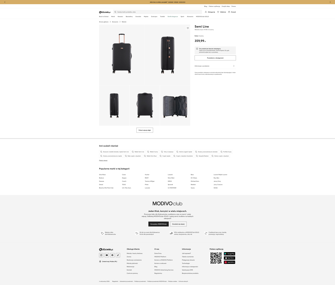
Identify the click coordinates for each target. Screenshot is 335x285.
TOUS (124, 184)
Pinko (146, 184)
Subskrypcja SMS (187, 270)
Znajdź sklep (226, 6)
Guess (193, 188)
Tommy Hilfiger (150, 181)
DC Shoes (194, 178)
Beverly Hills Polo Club (106, 188)
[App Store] (229, 258)
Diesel (101, 184)
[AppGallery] (229, 262)
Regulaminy (158, 273)
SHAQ (215, 188)
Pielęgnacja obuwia (188, 260)
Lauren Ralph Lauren (220, 174)
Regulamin (115, 281)
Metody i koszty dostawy (134, 253)
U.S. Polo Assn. (126, 188)
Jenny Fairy (217, 181)
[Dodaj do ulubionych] (188, 28)
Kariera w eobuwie (160, 263)
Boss (192, 174)
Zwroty (129, 257)
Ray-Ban (216, 178)
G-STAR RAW (172, 188)
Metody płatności (132, 263)
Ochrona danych (183, 281)
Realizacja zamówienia (134, 260)
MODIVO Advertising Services (163, 270)
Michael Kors (195, 181)
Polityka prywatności (140, 281)
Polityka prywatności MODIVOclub (157, 281)
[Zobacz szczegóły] (234, 66)
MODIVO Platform (160, 257)
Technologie (186, 263)
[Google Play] (229, 254)
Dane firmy (157, 253)
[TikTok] (118, 255)
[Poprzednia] (5, 2)
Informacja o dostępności (190, 266)
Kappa (124, 178)
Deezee (101, 181)
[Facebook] (112, 255)
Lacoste (147, 188)
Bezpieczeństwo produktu (190, 273)
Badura (101, 178)
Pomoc (234, 6)
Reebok (193, 184)
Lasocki (170, 174)
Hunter (147, 174)
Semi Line (202, 26)
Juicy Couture (218, 184)
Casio (124, 174)
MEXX (170, 181)
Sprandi (170, 184)
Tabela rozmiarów (188, 257)
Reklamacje (130, 266)
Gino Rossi (102, 174)
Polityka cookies (172, 281)
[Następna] (330, 2)
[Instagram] (101, 255)
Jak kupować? (186, 253)
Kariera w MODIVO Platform (163, 260)
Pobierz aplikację (214, 6)
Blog (205, 6)
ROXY (147, 178)
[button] (122, 55)
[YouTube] (107, 255)
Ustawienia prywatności (126, 281)
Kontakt (129, 270)
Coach (124, 181)
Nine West (171, 178)
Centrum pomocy (132, 273)
